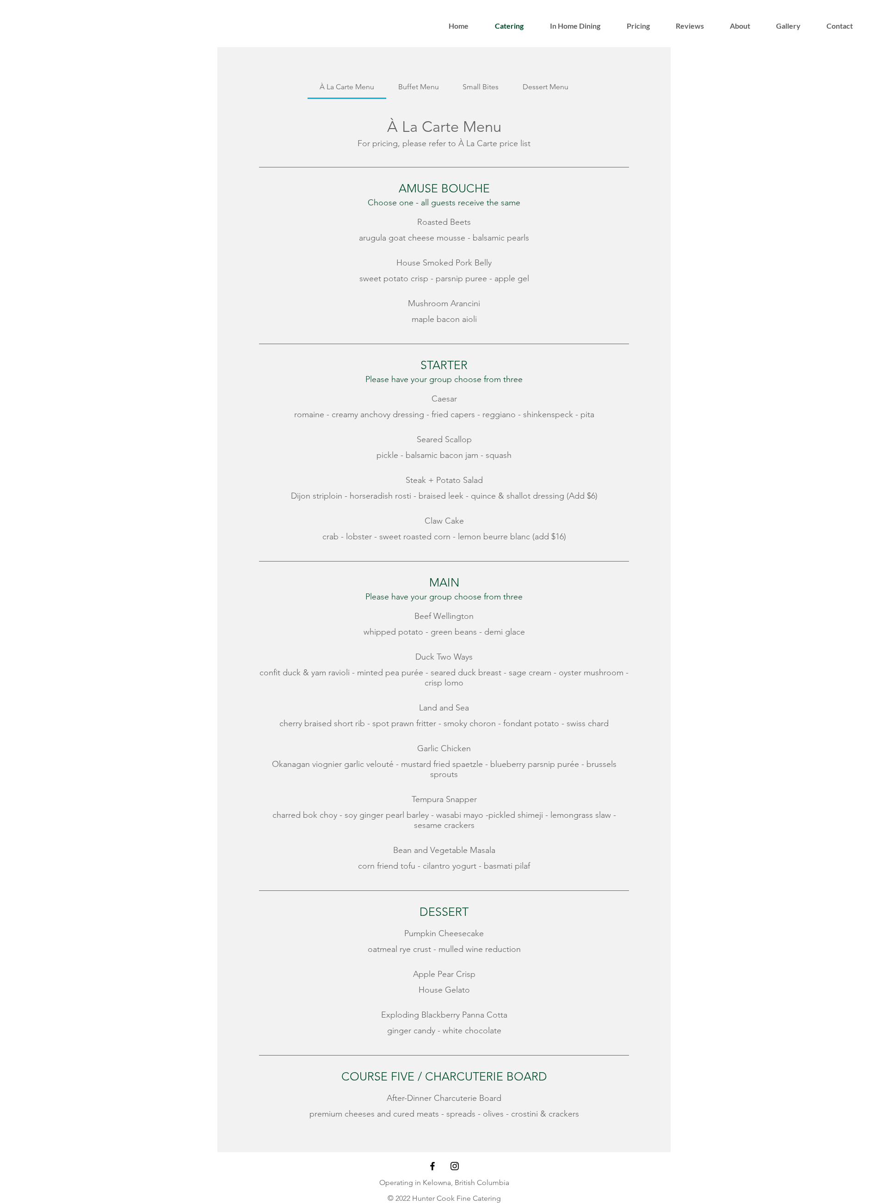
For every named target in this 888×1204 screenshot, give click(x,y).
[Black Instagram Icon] (454, 1166)
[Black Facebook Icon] (432, 1166)
